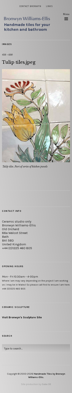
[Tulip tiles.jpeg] (36, 161)
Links (49, 6)
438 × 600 (7, 54)
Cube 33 (46, 384)
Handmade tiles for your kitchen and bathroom (27, 27)
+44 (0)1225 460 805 (17, 248)
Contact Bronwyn (30, 6)
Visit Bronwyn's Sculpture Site (22, 317)
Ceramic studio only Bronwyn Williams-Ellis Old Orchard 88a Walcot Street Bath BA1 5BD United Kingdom (19, 233)
